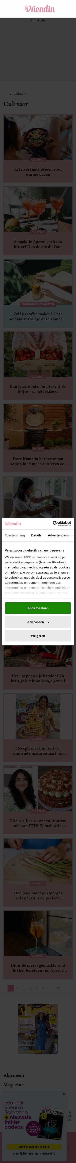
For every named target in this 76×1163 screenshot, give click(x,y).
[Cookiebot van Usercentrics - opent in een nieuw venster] (53, 523)
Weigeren (38, 636)
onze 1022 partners (30, 557)
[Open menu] (10, 8)
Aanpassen (35, 622)
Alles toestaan (38, 608)
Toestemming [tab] (15, 535)
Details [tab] (36, 535)
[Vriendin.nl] (40, 8)
